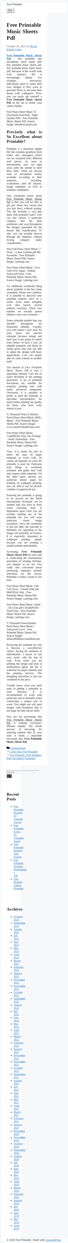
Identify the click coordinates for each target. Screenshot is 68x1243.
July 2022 (16, 1013)
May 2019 (16, 1221)
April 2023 (16, 956)
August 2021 (18, 1082)
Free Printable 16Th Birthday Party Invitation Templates (24, 757)
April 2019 (16, 1227)
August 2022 (18, 1006)
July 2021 (16, 1088)
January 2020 (18, 1202)
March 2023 (17, 962)
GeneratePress (53, 1239)
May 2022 (16, 1025)
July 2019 (16, 1208)
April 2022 (16, 1032)
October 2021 (18, 1069)
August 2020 (18, 1158)
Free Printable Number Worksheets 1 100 (20, 868)
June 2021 (16, 1095)
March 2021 (17, 1114)
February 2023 (19, 969)
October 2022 (18, 994)
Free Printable (14, 4)
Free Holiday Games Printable (18, 883)
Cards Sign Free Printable (23, 751)
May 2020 (16, 1177)
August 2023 (18, 931)
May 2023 (16, 950)
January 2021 (18, 1126)
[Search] (9, 776)
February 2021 (19, 1120)
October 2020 (18, 1145)
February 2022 (19, 1044)
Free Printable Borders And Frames (18, 850)
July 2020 (16, 1164)
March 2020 (17, 1189)
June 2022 (16, 1019)
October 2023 (18, 918)
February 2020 (19, 1196)
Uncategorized (17, 748)
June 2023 (16, 943)
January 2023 (18, 975)
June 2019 (16, 1214)
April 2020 (16, 1183)
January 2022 (18, 1051)
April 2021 (16, 1107)
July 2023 (16, 937)
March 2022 (17, 1038)
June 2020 (16, 1170)
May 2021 (16, 1101)
